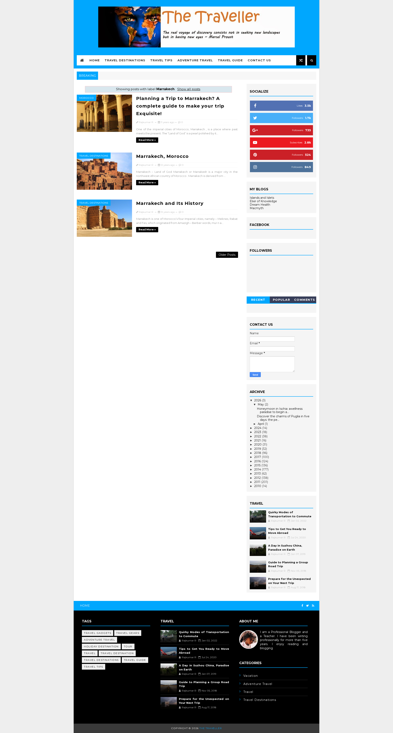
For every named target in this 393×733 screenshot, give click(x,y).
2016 (258, 461)
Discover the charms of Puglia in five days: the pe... (283, 418)
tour (128, 646)
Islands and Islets (262, 198)
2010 (258, 486)
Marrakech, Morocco (162, 156)
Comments (304, 300)
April (261, 424)
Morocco (86, 97)
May (261, 404)
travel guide (135, 659)
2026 (258, 400)
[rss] (313, 606)
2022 (258, 436)
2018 (258, 453)
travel (90, 653)
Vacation (250, 676)
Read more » (147, 139)
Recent (258, 300)
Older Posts (227, 255)
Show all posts (188, 89)
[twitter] (307, 606)
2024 (258, 428)
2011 (257, 482)
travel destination (117, 653)
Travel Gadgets (97, 632)
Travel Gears (127, 632)
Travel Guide (230, 60)
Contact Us (259, 60)
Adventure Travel (195, 60)
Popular (281, 300)
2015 (257, 465)
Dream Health (260, 205)
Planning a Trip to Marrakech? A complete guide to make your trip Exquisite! (180, 106)
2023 (258, 432)
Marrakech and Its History (169, 203)
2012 (258, 478)
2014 (258, 469)
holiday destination (101, 646)
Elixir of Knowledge (263, 201)
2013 (258, 473)
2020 (258, 444)
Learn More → (249, 652)
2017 (258, 457)
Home (94, 60)
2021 (258, 440)
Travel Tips (161, 60)
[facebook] (302, 606)
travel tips (93, 666)
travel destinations (93, 155)
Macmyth (257, 208)
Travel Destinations (125, 60)
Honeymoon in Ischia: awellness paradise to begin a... (280, 410)
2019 (258, 449)
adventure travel (99, 639)
